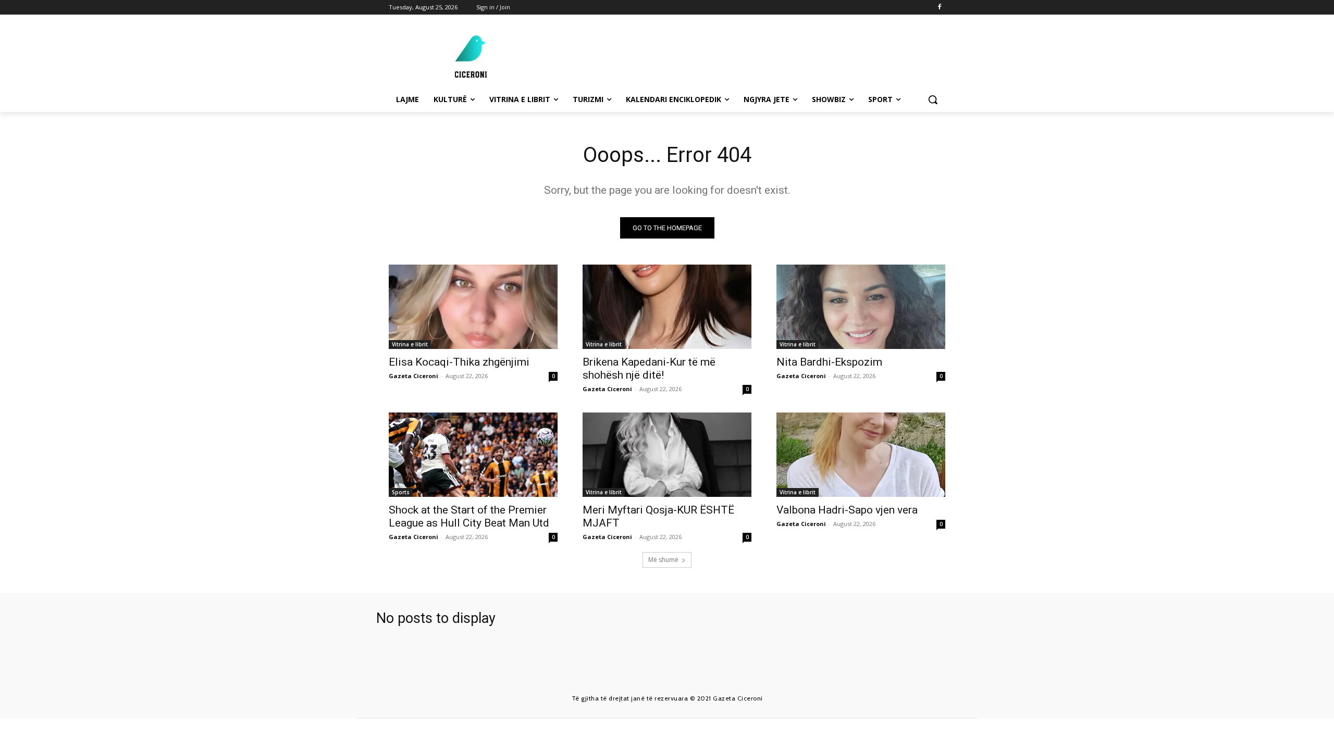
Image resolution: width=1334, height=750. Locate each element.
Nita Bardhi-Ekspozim (829, 362)
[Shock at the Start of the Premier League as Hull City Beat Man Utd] (473, 455)
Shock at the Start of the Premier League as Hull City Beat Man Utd (469, 516)
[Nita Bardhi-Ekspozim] (860, 307)
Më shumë (663, 559)
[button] (932, 99)
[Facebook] (939, 8)
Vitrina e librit (410, 344)
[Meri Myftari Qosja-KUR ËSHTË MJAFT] (667, 455)
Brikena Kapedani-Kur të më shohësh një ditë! (649, 368)
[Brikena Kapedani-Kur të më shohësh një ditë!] (667, 307)
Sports (401, 492)
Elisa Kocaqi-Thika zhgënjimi (459, 362)
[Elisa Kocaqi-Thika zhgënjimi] (473, 307)
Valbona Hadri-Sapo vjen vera (847, 510)
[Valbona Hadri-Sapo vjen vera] (860, 455)
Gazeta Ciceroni (413, 376)
